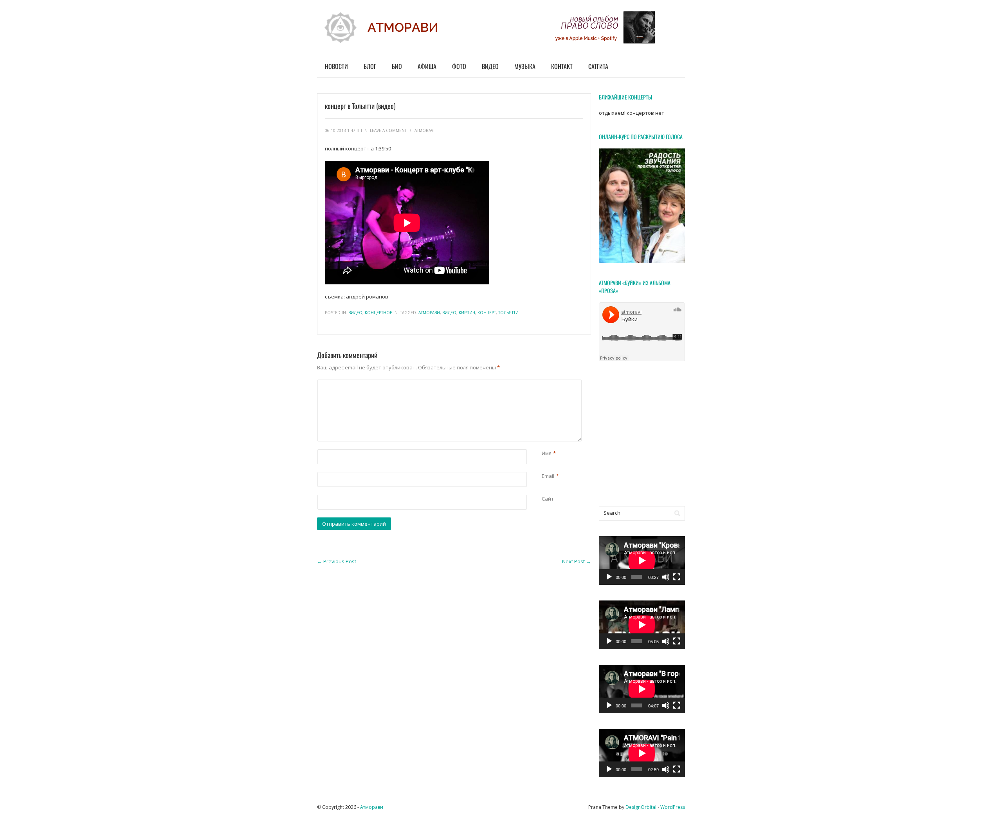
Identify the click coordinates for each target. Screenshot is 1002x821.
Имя (546, 453)
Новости (336, 66)
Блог (370, 66)
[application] (642, 560)
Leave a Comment (388, 130)
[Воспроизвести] (609, 577)
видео (355, 312)
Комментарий (543, 384)
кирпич (467, 312)
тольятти (508, 312)
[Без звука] (666, 577)
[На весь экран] (677, 577)
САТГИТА (598, 66)
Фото (459, 66)
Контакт (562, 66)
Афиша (427, 66)
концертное (378, 312)
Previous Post (336, 561)
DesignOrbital (640, 807)
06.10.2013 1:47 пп (343, 130)
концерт (487, 312)
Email (548, 475)
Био (397, 66)
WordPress (672, 807)
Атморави (371, 807)
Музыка (524, 66)
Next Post (576, 561)
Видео (490, 66)
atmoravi (424, 130)
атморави (429, 312)
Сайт (548, 498)
